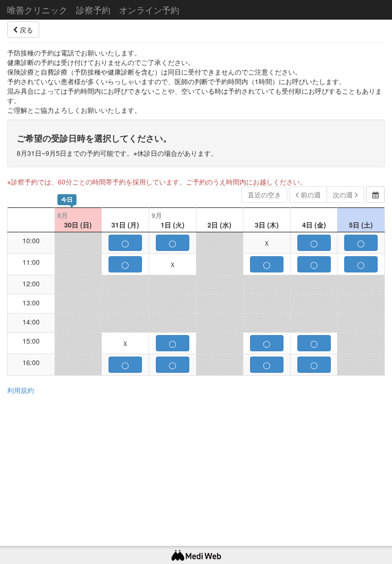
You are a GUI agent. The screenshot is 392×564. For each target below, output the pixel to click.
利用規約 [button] (20, 390)
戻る (25, 29)
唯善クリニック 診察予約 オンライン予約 (93, 9)
